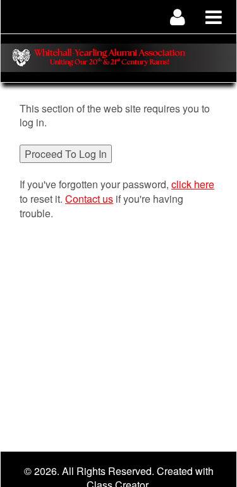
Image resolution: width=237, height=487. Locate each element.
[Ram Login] (178, 16)
